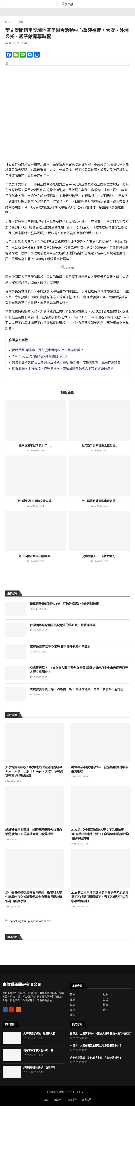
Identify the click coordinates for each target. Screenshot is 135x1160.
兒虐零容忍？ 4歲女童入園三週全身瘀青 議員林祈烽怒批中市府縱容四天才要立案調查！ (79, 670)
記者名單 (86, 1099)
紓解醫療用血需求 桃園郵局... (40, 1067)
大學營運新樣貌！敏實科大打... (40, 1033)
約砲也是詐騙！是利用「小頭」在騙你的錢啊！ (96, 1057)
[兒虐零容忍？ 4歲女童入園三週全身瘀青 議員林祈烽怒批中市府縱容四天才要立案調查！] (99, 531)
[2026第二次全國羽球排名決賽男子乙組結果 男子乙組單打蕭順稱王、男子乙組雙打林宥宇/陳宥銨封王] (100, 868)
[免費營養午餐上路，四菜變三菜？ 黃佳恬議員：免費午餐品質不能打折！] (15, 694)
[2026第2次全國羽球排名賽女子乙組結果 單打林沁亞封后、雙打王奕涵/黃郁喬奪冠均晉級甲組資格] (100, 805)
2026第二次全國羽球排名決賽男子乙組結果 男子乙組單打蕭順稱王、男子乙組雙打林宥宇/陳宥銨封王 (100, 897)
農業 (72, 1015)
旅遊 (72, 999)
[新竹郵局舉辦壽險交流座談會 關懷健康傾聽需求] (35, 475)
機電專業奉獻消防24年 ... (35, 445)
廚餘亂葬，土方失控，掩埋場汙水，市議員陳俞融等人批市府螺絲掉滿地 (62, 368)
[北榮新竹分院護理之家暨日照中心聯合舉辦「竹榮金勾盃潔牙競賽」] (99, 420)
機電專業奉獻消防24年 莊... (39, 1050)
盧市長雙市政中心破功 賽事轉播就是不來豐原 (60, 646)
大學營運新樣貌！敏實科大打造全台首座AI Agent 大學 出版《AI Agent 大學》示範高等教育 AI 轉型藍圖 (34, 771)
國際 (72, 1010)
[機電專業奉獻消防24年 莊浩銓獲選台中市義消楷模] (35, 420)
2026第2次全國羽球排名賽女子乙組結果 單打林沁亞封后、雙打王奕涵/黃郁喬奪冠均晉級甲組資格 (100, 834)
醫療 (105, 1004)
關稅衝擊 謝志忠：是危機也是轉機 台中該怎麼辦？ (47, 350)
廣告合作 (72, 1099)
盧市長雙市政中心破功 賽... (35, 556)
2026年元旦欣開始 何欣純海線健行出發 (40, 356)
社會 (105, 994)
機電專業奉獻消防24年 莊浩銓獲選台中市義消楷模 (64, 604)
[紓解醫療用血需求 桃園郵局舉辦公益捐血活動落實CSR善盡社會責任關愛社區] (34, 805)
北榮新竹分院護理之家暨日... (99, 445)
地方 (20, 22)
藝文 (72, 1004)
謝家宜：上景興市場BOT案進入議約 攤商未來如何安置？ (101, 1033)
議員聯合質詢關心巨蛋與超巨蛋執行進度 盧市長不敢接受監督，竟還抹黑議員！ (68, 362)
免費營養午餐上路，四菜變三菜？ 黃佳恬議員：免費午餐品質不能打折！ (78, 689)
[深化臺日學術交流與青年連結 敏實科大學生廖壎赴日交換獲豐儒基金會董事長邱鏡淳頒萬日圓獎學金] (34, 868)
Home (8, 22)
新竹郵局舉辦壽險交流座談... (35, 500)
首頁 (46, 1099)
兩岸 (72, 994)
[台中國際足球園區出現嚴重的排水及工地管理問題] (99, 475)
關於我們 (58, 1099)
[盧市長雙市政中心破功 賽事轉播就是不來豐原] (35, 531)
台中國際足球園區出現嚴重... (99, 500)
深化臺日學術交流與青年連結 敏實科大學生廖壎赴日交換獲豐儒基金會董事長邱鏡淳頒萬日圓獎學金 (33, 897)
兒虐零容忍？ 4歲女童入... (99, 556)
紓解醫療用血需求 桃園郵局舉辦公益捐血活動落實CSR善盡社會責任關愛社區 (33, 832)
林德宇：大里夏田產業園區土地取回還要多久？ (96, 1045)
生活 (105, 999)
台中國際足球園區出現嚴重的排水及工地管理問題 (63, 625)
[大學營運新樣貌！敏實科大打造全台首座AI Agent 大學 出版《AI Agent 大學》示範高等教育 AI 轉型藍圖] (34, 742)
